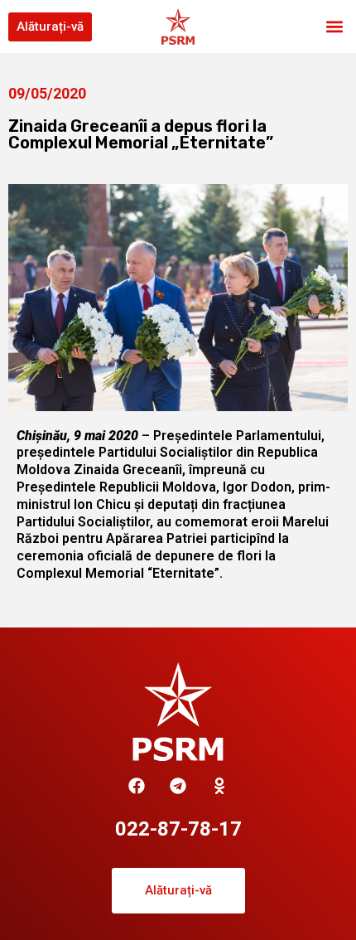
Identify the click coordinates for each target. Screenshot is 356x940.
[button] (334, 27)
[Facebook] (136, 785)
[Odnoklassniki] (219, 785)
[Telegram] (178, 785)
